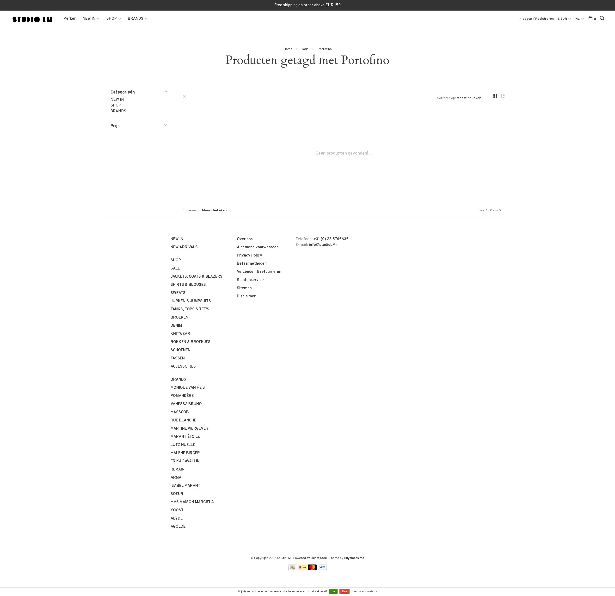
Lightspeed (319, 558)
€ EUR (563, 19)
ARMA (176, 477)
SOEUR (177, 494)
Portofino (324, 49)
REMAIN (177, 469)
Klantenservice (250, 280)
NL (577, 19)
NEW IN (89, 18)
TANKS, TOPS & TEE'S (190, 309)
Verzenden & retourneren (259, 272)
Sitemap (244, 288)
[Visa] (322, 569)
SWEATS (178, 293)
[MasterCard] (312, 569)
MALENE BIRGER (185, 453)
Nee (344, 592)
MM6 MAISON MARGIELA (192, 502)
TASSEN (178, 358)
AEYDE (177, 518)
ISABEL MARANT (185, 485)
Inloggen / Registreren (536, 19)
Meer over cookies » (364, 592)
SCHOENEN (181, 350)
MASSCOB (180, 412)
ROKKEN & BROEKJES (190, 342)
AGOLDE (178, 526)
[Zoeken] (602, 19)
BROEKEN (179, 317)
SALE (175, 268)
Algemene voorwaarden (258, 247)
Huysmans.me (354, 558)
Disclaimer (246, 296)
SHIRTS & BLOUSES (188, 284)
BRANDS (135, 18)
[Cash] (292, 569)
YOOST (177, 510)
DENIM (176, 325)
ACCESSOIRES (183, 366)
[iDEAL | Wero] (302, 569)
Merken (69, 18)
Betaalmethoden (252, 263)
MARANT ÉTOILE (185, 436)
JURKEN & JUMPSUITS (191, 301)
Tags (304, 49)
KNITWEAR (180, 334)
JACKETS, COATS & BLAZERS (196, 276)
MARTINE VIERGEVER (189, 428)
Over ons (245, 239)
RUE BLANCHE (183, 420)
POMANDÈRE (182, 396)
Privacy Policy (249, 255)
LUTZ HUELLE (183, 445)
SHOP (111, 18)
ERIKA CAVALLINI (186, 461)
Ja (333, 592)
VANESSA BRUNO (186, 404)
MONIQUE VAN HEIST (189, 387)
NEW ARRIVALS (184, 247)
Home (287, 49)
